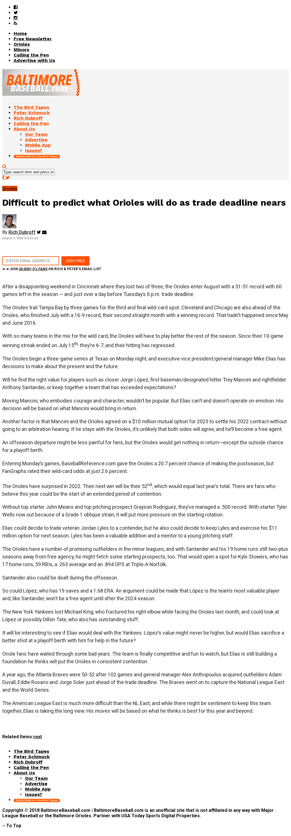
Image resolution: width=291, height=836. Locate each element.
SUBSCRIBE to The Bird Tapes (37, 156)
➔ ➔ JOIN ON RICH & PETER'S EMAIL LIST (51, 269)
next (37, 736)
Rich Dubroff (22, 232)
